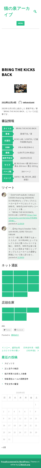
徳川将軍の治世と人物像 (16, 373)
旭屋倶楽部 (8, 316)
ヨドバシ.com (33, 279)
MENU (20, 23)
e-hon (33, 287)
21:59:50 (20, 257)
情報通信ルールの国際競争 (16, 379)
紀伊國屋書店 (8, 310)
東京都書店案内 (20, 316)
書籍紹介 (15, 335)
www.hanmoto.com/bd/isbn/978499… (23, 218)
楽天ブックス (20, 273)
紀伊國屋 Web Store (7, 287)
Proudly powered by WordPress (15, 461)
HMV (8, 294)
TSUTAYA (20, 294)
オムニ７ (33, 273)
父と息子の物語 (12, 368)
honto (20, 279)
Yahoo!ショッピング (7, 279)
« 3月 (4, 447)
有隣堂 (21, 310)
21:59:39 (20, 223)
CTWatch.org (24, 464)
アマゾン (8, 273)
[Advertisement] (20, 48)
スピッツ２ (10, 363)
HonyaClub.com (20, 287)
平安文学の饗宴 (12, 384)
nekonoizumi (28, 102)
